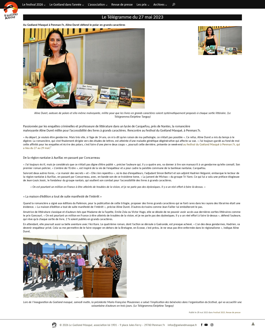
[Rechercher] (173, 4)
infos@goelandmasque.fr (182, 325)
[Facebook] (202, 325)
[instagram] (212, 325)
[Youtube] (206, 325)
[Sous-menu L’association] (107, 5)
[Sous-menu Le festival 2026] (45, 5)
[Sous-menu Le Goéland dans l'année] (83, 5)
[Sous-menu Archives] (166, 5)
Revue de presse (233, 313)
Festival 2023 (219, 313)
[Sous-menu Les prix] (148, 5)
